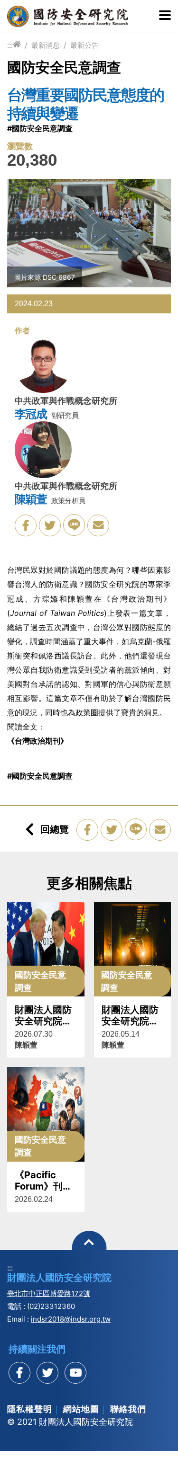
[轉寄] (98, 525)
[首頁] (17, 44)
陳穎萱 (31, 499)
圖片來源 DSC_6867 (44, 277)
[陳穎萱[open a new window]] (43, 451)
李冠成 (31, 414)
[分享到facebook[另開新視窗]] (19, 1373)
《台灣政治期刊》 (37, 741)
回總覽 (54, 829)
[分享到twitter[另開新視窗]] (47, 1373)
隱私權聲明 (29, 1409)
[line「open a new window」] (74, 525)
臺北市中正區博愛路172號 (48, 1293)
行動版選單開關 (165, 16)
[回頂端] (89, 1248)
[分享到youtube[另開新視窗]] (75, 1373)
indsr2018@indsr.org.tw (71, 1319)
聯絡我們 (128, 1409)
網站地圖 (81, 1409)
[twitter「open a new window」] (50, 525)
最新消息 (45, 45)
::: (10, 45)
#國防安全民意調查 (40, 128)
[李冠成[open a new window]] (43, 366)
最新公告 (84, 45)
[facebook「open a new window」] (26, 525)
